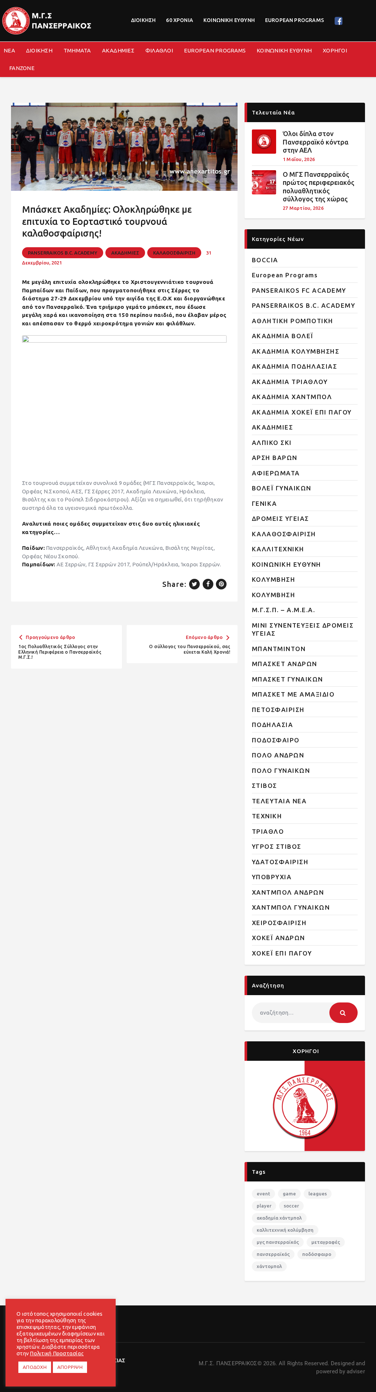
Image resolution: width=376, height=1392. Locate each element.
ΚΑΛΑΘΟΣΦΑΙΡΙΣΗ (174, 252)
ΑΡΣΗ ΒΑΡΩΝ (274, 457)
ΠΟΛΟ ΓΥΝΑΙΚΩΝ (281, 770)
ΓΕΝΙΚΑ (264, 503)
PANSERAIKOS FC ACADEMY (299, 290)
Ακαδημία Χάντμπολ (279, 1217)
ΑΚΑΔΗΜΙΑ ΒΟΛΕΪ (283, 335)
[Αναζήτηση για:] (305, 1012)
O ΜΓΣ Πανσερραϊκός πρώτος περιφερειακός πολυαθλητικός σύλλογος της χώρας (318, 187)
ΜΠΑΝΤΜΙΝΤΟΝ (279, 648)
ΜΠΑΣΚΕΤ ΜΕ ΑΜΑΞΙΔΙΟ (293, 694)
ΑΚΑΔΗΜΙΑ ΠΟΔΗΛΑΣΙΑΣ (294, 366)
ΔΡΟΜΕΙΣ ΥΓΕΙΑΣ (280, 518)
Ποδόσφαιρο (316, 1254)
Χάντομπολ (269, 1266)
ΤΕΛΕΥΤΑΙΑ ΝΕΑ (279, 800)
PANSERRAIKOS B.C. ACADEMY (62, 252)
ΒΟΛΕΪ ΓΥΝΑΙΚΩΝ (281, 488)
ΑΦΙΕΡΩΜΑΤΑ (276, 473)
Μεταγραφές (325, 1242)
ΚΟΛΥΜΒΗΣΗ (274, 579)
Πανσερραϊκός (273, 1254)
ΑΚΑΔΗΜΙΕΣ (125, 252)
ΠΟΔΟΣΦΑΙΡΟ (276, 740)
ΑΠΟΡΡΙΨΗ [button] (70, 1367)
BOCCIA (265, 259)
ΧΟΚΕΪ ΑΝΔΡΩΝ (278, 937)
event (263, 1193)
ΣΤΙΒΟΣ (264, 785)
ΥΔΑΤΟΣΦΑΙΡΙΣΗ (280, 861)
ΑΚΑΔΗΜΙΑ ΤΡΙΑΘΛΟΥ (290, 381)
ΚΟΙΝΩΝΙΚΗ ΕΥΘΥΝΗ (286, 564)
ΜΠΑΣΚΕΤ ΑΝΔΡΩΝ (284, 663)
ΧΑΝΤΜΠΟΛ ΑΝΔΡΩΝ (288, 892)
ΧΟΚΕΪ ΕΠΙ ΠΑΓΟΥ (282, 953)
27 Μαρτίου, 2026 (303, 208)
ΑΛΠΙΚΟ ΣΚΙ (272, 442)
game (289, 1193)
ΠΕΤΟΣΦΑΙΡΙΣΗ (278, 709)
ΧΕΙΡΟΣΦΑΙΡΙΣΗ (279, 922)
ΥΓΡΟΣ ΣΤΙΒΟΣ (276, 846)
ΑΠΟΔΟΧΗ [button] (35, 1367)
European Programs (285, 274)
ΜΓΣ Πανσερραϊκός (278, 1242)
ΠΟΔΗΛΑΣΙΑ (272, 724)
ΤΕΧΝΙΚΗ (267, 815)
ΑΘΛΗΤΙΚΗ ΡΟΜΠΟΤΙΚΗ (292, 320)
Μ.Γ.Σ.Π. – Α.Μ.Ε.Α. (283, 609)
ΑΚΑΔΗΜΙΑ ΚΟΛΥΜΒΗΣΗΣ (296, 351)
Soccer (291, 1205)
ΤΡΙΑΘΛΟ (268, 831)
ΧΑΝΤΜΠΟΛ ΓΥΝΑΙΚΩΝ (291, 907)
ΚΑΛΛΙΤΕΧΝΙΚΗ (278, 548)
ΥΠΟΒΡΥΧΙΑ (272, 876)
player (264, 1205)
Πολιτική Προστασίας (57, 1353)
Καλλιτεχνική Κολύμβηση (285, 1229)
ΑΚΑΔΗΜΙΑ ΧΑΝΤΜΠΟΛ (292, 396)
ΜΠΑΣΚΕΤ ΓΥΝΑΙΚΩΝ (287, 679)
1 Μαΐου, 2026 (299, 159)
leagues (317, 1193)
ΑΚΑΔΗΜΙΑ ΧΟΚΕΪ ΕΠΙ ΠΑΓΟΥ (302, 412)
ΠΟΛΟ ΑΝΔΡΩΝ (278, 755)
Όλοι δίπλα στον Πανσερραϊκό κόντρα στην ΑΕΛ (315, 142)
